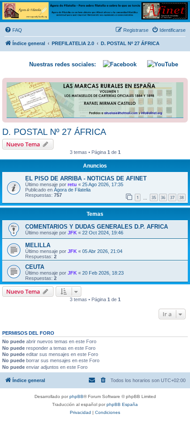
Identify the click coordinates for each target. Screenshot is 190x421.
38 (181, 197)
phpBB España (122, 404)
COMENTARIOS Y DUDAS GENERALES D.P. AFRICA (96, 226)
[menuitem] (13, 30)
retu (72, 184)
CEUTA (34, 267)
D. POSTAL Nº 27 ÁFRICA (54, 132)
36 (163, 197)
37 (172, 197)
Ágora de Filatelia (72, 189)
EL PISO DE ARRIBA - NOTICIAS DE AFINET (86, 178)
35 (154, 197)
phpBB (76, 396)
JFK (72, 232)
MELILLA (37, 245)
